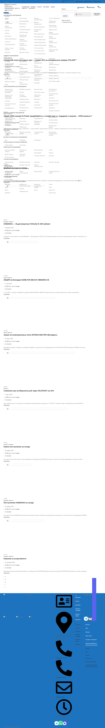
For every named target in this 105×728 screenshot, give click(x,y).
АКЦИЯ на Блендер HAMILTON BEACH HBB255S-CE (26, 280)
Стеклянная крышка (25, 29)
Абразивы (7, 184)
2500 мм (7, 33)
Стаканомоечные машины (38, 133)
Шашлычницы (52, 73)
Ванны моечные (9, 154)
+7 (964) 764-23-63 (96, 1)
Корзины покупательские (9, 165)
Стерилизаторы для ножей (54, 172)
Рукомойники (37, 153)
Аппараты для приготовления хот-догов (10, 72)
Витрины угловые (24, 52)
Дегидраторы (23, 61)
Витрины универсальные (38, 19)
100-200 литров (24, 32)
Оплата (77, 601)
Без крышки (8, 36)
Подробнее (7, 238)
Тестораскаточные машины (53, 104)
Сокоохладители (53, 122)
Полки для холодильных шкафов (37, 186)
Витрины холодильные (37, 23)
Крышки (22, 188)
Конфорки (7, 192)
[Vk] (90, 619)
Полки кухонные (38, 150)
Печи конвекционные (24, 83)
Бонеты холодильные (8, 27)
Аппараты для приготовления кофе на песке (10, 123)
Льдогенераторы (38, 36)
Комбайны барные (24, 124)
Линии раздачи (9, 145)
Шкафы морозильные (52, 37)
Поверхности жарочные (37, 71)
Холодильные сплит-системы (53, 26)
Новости (11, 221)
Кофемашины (23, 127)
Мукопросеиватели (25, 102)
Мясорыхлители (24, 107)
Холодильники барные (53, 126)
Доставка (77, 605)
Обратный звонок (97, 14)
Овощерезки (23, 110)
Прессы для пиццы (39, 92)
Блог (87, 628)
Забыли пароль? (66, 20)
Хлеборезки (52, 108)
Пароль (64, 9)
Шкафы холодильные (52, 46)
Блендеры (22, 115)
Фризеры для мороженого (52, 22)
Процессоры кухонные (37, 96)
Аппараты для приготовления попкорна (9, 66)
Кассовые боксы (9, 162)
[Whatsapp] (61, 723)
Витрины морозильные (23, 44)
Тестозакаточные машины (53, 94)
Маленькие (22, 26)
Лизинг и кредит (77, 615)
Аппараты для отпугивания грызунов (8, 173)
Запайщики (23, 140)
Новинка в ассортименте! (15, 559)
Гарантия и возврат (77, 609)
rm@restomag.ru (79, 1)
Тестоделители (38, 107)
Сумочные (37, 162)
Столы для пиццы (39, 48)
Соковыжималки (53, 120)
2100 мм (7, 30)
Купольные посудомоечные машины (9, 134)
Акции (5, 277)
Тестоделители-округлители (53, 90)
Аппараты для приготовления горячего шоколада (10, 117)
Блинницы (7, 76)
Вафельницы (8, 78)
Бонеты (7, 18)
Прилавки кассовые (25, 162)
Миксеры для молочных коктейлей (37, 123)
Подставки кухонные (22, 155)
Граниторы (22, 118)
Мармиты (22, 74)
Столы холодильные (54, 18)
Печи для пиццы (24, 79)
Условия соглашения (91, 639)
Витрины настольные (23, 49)
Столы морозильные (39, 53)
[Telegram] (56, 723)
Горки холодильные (39, 27)
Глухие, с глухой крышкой (9, 49)
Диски (6, 190)
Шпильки (51, 155)
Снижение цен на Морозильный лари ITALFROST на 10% (29, 391)
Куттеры (22, 92)
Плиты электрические (38, 66)
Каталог (88, 624)
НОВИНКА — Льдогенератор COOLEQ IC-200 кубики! (27, 224)
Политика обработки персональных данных (92, 644)
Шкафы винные (53, 29)
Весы (6, 140)
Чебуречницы (52, 70)
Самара (7, 2)
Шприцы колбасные (54, 110)
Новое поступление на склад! (17, 447)
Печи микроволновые (53, 116)
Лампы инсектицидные (24, 172)
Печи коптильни (38, 58)
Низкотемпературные (10, 39)
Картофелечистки (9, 108)
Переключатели (24, 191)
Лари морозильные (10, 44)
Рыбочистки (37, 99)
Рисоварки (37, 83)
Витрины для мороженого (23, 36)
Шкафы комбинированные (54, 33)
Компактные (23, 24)
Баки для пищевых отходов (10, 151)
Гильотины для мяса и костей (10, 104)
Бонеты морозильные (8, 22)
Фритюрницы (52, 67)
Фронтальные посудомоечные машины (53, 134)
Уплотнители (52, 192)
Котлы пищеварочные (23, 68)
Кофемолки (37, 115)
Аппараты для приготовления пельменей (9, 91)
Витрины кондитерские (23, 40)
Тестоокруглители (53, 100)
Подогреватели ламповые (38, 79)
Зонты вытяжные (9, 157)
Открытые (7, 41)
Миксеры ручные (24, 99)
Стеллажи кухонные (39, 155)
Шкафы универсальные (53, 42)
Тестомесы (51, 98)
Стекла (50, 184)
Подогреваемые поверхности (38, 75)
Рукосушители (38, 171)
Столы (50, 150)
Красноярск (8, 13)
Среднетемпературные (39, 45)
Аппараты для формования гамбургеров (8, 97)
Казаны (21, 58)
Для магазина (23, 18)
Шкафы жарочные (54, 75)
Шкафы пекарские (54, 78)
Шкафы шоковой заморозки (53, 50)
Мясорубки (23, 105)
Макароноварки (24, 71)
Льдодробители (38, 118)
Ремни (35, 190)
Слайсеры (36, 102)
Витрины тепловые (10, 81)
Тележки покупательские (38, 165)
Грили (6, 84)
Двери (6, 187)
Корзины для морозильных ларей (25, 185)
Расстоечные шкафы (54, 81)
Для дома (7, 52)
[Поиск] (76, 14)
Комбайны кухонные (25, 89)
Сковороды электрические (53, 59)
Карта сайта (89, 635)
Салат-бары (23, 145)
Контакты (77, 619)
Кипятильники (23, 64)
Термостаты (52, 190)
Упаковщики (37, 140)
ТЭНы (50, 187)
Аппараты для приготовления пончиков (9, 60)
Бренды (88, 632)
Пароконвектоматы (25, 77)
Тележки (51, 153)
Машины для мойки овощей (25, 133)
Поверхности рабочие (23, 151)
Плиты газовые (9, 179)
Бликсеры (7, 101)
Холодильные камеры (37, 30)
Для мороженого (24, 21)
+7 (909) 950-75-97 (87, 1)
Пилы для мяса (38, 89)
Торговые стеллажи (54, 162)
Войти (65, 16)
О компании (78, 596)
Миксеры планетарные (23, 96)
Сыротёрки (37, 105)
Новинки (6, 221)
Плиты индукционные (38, 62)
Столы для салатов (39, 50)
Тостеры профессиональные (54, 63)
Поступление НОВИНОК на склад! (19, 503)
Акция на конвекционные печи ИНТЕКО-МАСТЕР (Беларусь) (30, 335)
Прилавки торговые (25, 165)
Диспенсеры (23, 121)
